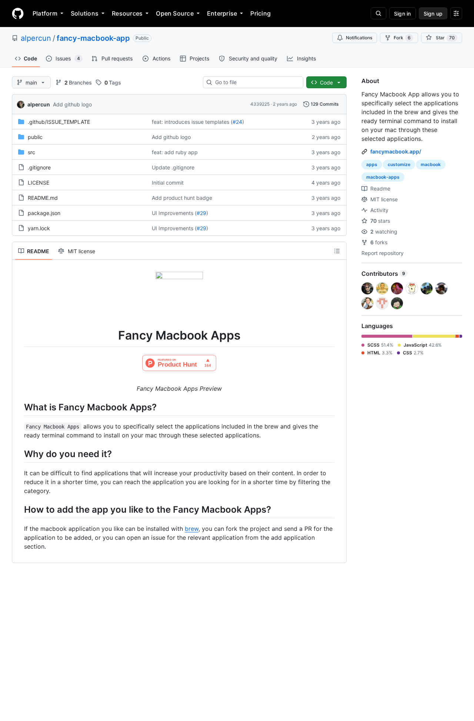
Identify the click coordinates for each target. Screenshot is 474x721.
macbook (431, 164)
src (31, 152)
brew (191, 528)
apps (371, 164)
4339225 (260, 104)
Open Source (175, 13)
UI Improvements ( (174, 213)
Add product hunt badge (182, 198)
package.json (44, 213)
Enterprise (222, 13)
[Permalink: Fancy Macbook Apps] (19, 335)
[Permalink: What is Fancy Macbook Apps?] (19, 407)
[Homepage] (18, 13)
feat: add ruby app (175, 152)
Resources (127, 13)
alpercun (36, 38)
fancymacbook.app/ (395, 151)
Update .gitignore (173, 167)
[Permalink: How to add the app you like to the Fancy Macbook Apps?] (19, 509)
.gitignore (39, 167)
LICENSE (38, 182)
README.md (43, 198)
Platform (45, 13)
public (35, 137)
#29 (201, 213)
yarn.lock (39, 228)
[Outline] (337, 251)
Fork (402, 37)
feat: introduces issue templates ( (192, 122)
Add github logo (72, 104)
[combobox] (256, 82)
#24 (237, 122)
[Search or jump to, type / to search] (378, 13)
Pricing (260, 13)
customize (399, 164)
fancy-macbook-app (93, 38)
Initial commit (168, 182)
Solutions (85, 13)
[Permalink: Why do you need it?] (19, 454)
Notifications (359, 37)
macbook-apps (383, 177)
